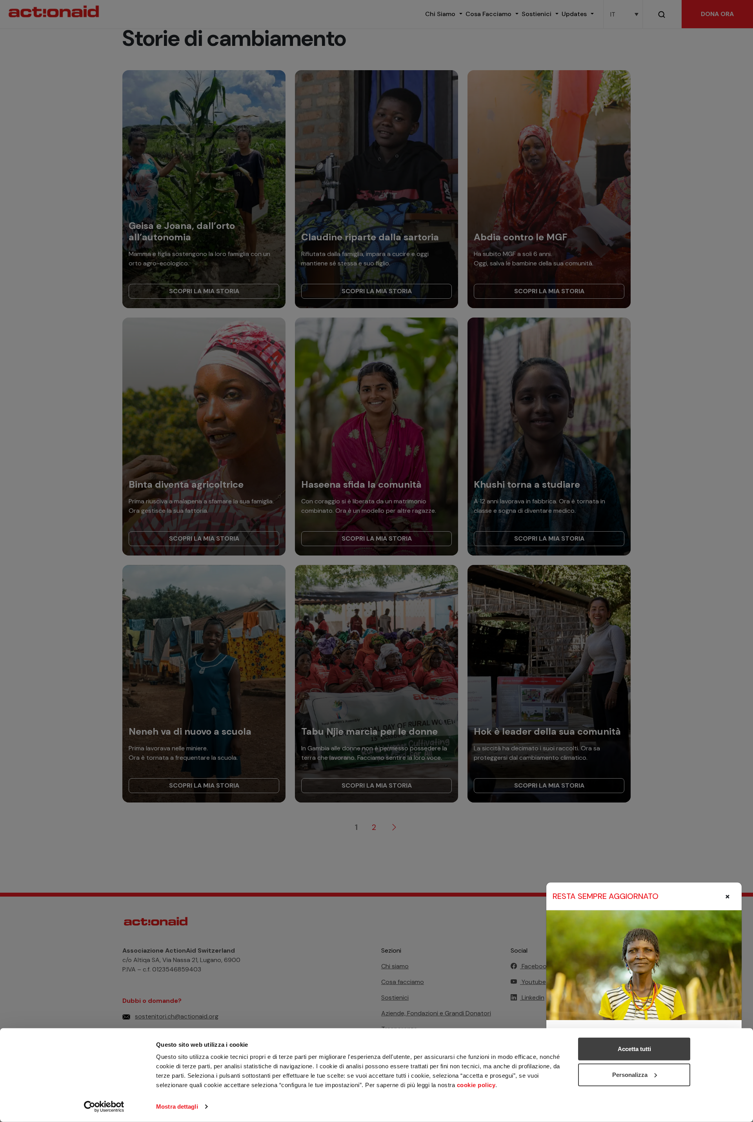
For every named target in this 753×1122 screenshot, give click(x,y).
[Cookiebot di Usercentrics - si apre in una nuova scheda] (104, 1107)
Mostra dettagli (177, 1106)
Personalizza (630, 1074)
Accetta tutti (634, 1049)
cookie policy (476, 1085)
